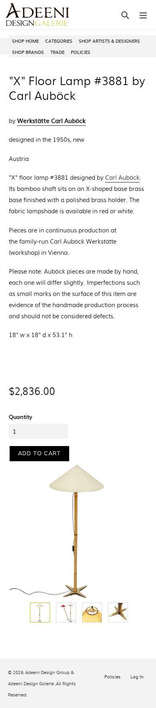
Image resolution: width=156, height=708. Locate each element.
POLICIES (80, 52)
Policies (112, 676)
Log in (137, 676)
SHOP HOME (25, 41)
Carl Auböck (122, 177)
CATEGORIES (58, 41)
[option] (39, 613)
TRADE (57, 52)
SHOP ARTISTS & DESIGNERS (109, 41)
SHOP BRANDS (28, 52)
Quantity (20, 416)
